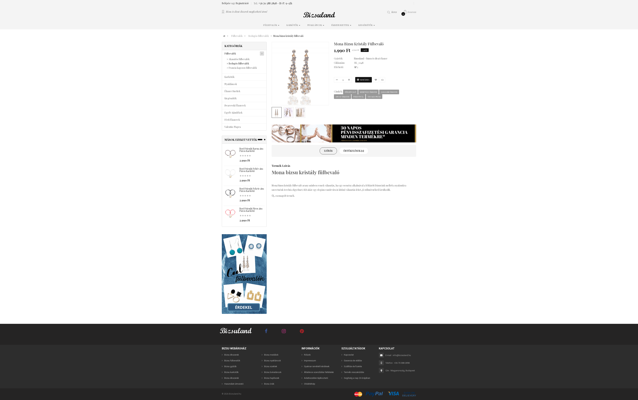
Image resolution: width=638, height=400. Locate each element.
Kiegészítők (230, 98)
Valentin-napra (232, 126)
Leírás (328, 150)
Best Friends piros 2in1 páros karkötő (251, 209)
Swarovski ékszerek (235, 105)
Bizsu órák (269, 384)
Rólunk (307, 355)
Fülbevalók (237, 36)
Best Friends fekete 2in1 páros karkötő (251, 190)
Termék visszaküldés (354, 372)
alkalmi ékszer (389, 92)
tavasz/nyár (374, 96)
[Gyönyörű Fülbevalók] (244, 274)
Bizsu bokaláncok (272, 372)
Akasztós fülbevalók (239, 59)
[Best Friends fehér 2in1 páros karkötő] (230, 173)
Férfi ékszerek (232, 119)
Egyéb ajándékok (233, 112)
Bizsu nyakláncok (272, 360)
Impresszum (310, 360)
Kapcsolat (349, 355)
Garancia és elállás (353, 360)
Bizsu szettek (270, 366)
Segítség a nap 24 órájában (357, 378)
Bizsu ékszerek (231, 355)
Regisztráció (242, 3)
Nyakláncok (230, 84)
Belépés (226, 3)
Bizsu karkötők (231, 372)
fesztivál (358, 96)
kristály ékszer (368, 92)
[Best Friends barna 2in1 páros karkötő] (230, 154)
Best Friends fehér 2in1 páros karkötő (251, 170)
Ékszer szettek (232, 91)
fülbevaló (350, 92)
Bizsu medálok (271, 355)
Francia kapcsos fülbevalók (243, 67)
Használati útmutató (234, 384)
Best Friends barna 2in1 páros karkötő (251, 150)
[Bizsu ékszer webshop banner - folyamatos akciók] (344, 133)
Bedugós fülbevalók (258, 36)
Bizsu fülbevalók (232, 360)
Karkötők (229, 77)
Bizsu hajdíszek (271, 378)
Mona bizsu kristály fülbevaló (288, 36)
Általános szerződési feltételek (319, 372)
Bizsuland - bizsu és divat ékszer (370, 58)
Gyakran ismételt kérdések (316, 366)
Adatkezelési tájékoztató (316, 378)
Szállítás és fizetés (353, 366)
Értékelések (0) (353, 150)
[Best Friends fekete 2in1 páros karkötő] (230, 194)
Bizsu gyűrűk (230, 366)
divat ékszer (342, 96)
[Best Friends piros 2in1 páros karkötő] (230, 213)
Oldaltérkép (309, 384)
